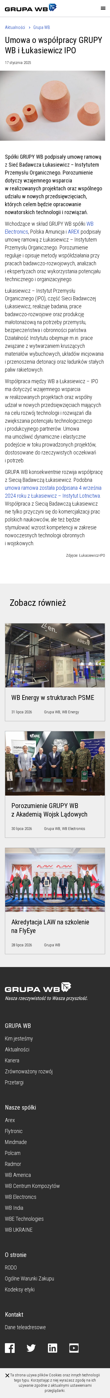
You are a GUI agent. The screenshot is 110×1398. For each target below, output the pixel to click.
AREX (73, 231)
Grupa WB (41, 27)
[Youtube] (75, 1347)
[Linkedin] (54, 1347)
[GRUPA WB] (28, 8)
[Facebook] (11, 1347)
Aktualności (15, 27)
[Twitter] (32, 1347)
